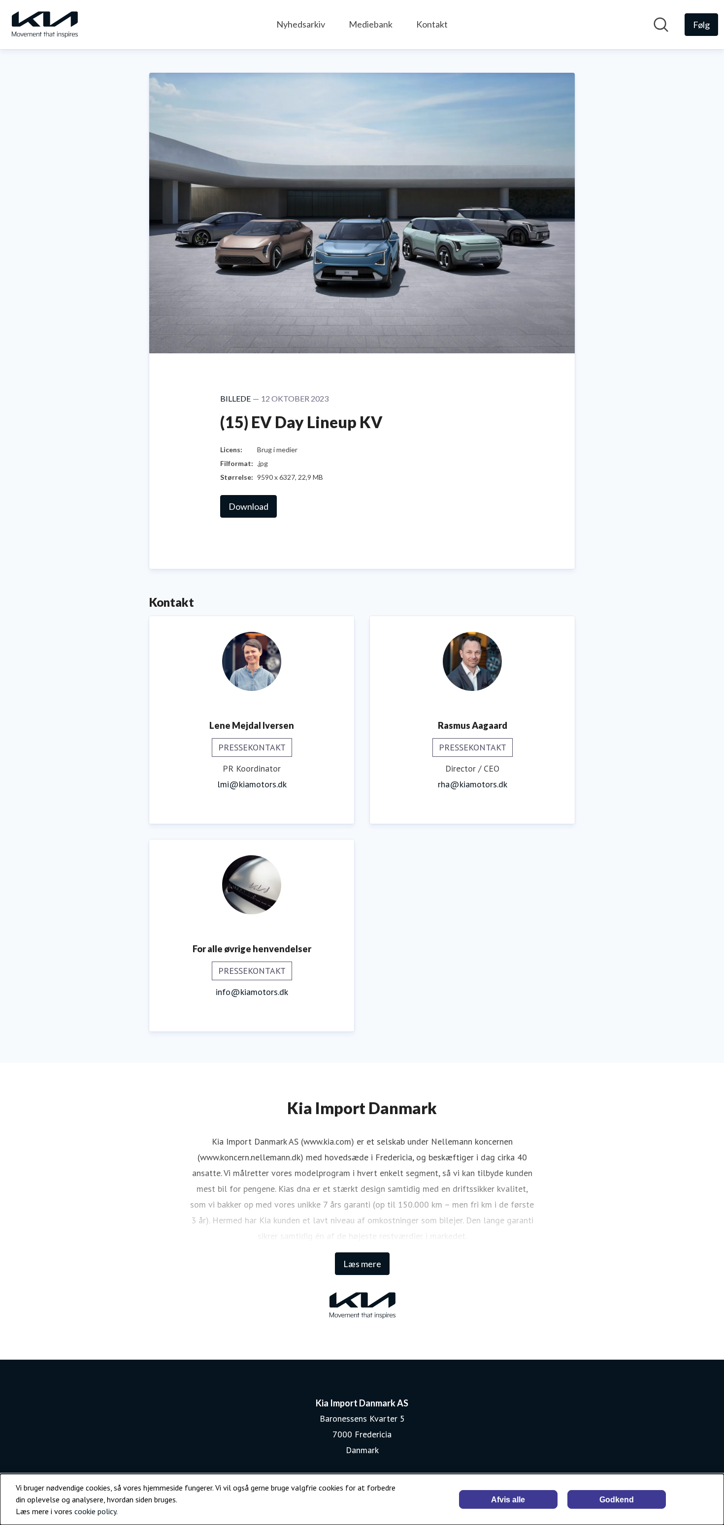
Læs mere (362, 1263)
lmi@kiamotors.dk (252, 784)
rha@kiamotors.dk (472, 784)
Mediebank (371, 24)
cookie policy (95, 1511)
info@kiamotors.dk (252, 991)
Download (248, 506)
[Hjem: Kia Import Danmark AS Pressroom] (44, 24)
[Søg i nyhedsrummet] (661, 24)
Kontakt (432, 24)
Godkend (616, 1499)
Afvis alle (508, 1499)
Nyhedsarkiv (300, 24)
